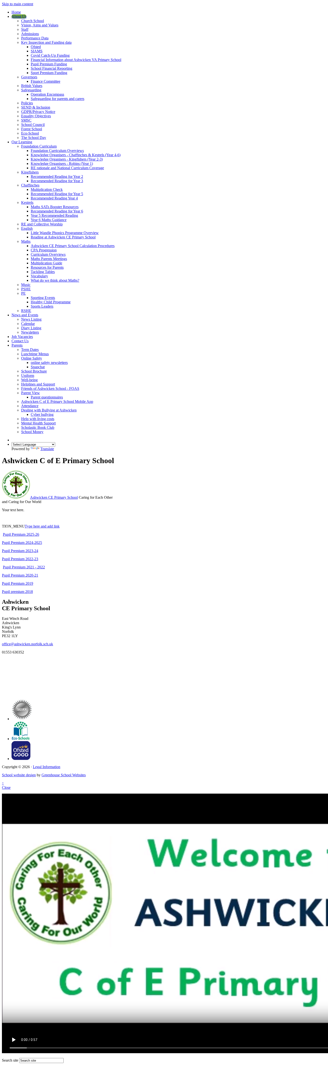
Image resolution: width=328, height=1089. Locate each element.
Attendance (29, 406)
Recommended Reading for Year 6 (57, 211)
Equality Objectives (36, 116)
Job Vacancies (22, 337)
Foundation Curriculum (39, 146)
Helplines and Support (38, 384)
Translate (47, 449)
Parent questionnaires (47, 397)
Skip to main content (17, 4)
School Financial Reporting (51, 68)
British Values (31, 86)
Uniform (27, 375)
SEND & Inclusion (35, 107)
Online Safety (31, 358)
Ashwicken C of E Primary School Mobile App (57, 401)
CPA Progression (44, 250)
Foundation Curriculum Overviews (57, 151)
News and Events (25, 315)
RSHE (26, 311)
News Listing (31, 319)
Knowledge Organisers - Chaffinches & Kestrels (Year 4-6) (76, 155)
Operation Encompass (47, 94)
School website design (19, 775)
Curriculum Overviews (48, 254)
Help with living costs (37, 419)
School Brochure (34, 371)
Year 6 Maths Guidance (49, 220)
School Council (33, 125)
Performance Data (35, 38)
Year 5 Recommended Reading (54, 215)
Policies (27, 103)
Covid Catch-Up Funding (50, 55)
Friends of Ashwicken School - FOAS (50, 388)
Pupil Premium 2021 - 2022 (24, 567)
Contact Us (20, 341)
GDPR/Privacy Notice (38, 112)
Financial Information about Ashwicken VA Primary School (76, 60)
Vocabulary (39, 276)
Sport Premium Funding (49, 73)
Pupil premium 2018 (17, 592)
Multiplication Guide (46, 263)
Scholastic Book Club (37, 427)
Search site (10, 1060)
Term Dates (30, 350)
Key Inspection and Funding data (46, 42)
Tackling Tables (43, 272)
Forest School (31, 129)
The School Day (33, 138)
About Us (19, 16)
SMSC (26, 120)
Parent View (30, 393)
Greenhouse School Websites (64, 775)
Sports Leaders (42, 306)
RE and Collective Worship (42, 224)
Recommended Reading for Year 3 (57, 181)
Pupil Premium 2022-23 (20, 559)
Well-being (29, 380)
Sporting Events (43, 298)
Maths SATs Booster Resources (55, 207)
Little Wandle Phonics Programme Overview (65, 233)
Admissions (30, 34)
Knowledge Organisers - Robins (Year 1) (62, 164)
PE (23, 293)
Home (16, 12)
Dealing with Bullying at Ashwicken (49, 410)
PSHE (26, 289)
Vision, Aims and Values (39, 25)
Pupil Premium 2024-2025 (22, 543)
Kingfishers (30, 172)
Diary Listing (31, 328)
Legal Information (46, 767)
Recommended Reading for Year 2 (57, 176)
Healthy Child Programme (51, 302)
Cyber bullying (42, 414)
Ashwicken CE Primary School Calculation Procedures (73, 246)
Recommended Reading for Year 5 (57, 194)
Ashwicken (54, 497)
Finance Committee (45, 81)
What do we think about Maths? (55, 280)
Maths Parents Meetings (49, 259)
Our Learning (22, 142)
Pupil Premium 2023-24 (20, 551)
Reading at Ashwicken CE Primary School (63, 237)
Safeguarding (31, 90)
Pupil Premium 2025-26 (21, 534)
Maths (25, 241)
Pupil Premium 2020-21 (20, 575)
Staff (24, 29)
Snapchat (38, 367)
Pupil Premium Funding (49, 64)
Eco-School (30, 133)
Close (6, 787)
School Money (32, 432)
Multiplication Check (47, 189)
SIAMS (37, 51)
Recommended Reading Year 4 (54, 198)
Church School (32, 21)
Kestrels (27, 202)
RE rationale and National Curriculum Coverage (67, 168)
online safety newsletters (49, 363)
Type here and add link (42, 526)
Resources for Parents (47, 267)
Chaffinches (30, 185)
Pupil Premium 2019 (17, 583)
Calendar (28, 324)
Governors (29, 77)
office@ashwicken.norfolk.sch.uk (27, 644)
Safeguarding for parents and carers (57, 99)
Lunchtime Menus (35, 354)
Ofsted (36, 47)
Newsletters (30, 332)
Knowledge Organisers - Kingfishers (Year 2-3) (67, 159)
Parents (17, 345)
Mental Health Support (38, 423)
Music (25, 285)
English (27, 228)
